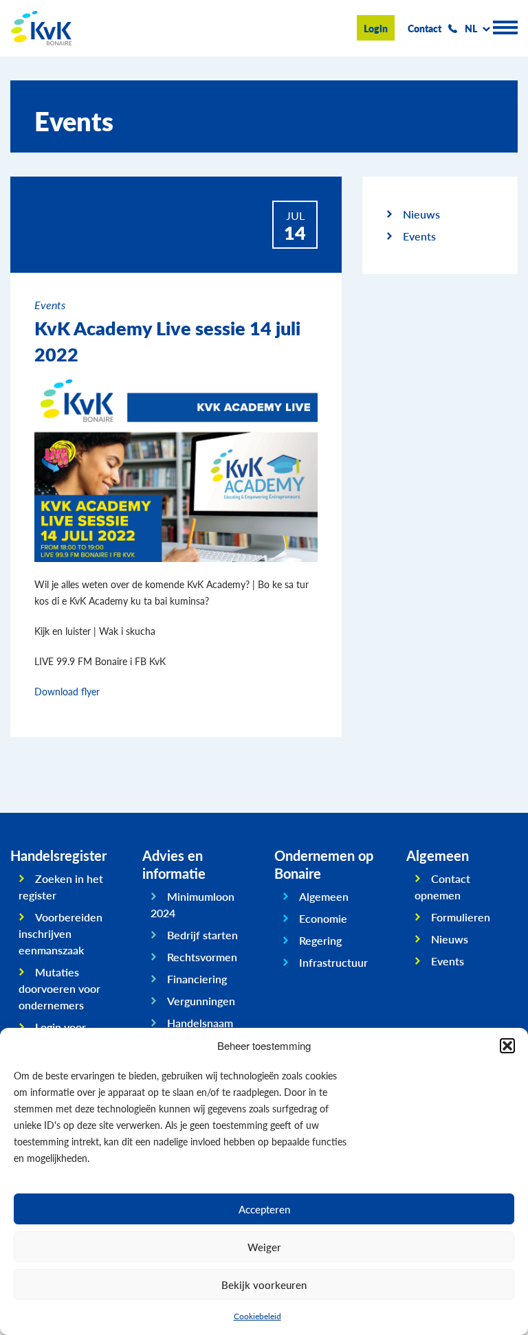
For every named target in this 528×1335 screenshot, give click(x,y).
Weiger (264, 1246)
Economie (323, 918)
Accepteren (264, 1209)
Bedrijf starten (202, 935)
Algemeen (324, 896)
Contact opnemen (442, 887)
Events (419, 236)
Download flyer (67, 691)
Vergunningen (201, 1001)
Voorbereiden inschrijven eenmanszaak (60, 933)
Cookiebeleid (257, 1316)
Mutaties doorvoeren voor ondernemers (59, 988)
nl (471, 28)
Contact (424, 28)
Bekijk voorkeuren (264, 1284)
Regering (320, 940)
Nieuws (421, 214)
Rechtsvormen (202, 957)
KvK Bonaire (41, 28)
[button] (507, 1046)
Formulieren (460, 917)
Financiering (197, 979)
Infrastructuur (333, 962)
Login (376, 28)
